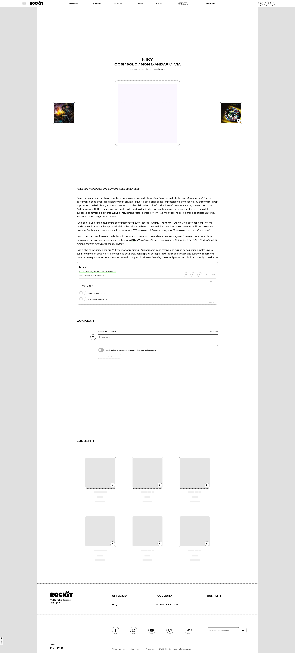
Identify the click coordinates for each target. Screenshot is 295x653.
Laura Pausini (121, 212)
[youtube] (151, 630)
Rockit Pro (210, 3)
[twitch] (170, 630)
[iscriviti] (243, 630)
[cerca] (266, 3)
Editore (51, 646)
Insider (183, 3)
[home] (36, 3)
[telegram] (188, 630)
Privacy (1, 641)
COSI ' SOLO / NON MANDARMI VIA (97, 271)
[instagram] (133, 630)
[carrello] (260, 3)
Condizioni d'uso (133, 649)
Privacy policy (151, 649)
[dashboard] (272, 3)
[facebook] (115, 630)
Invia (109, 356)
